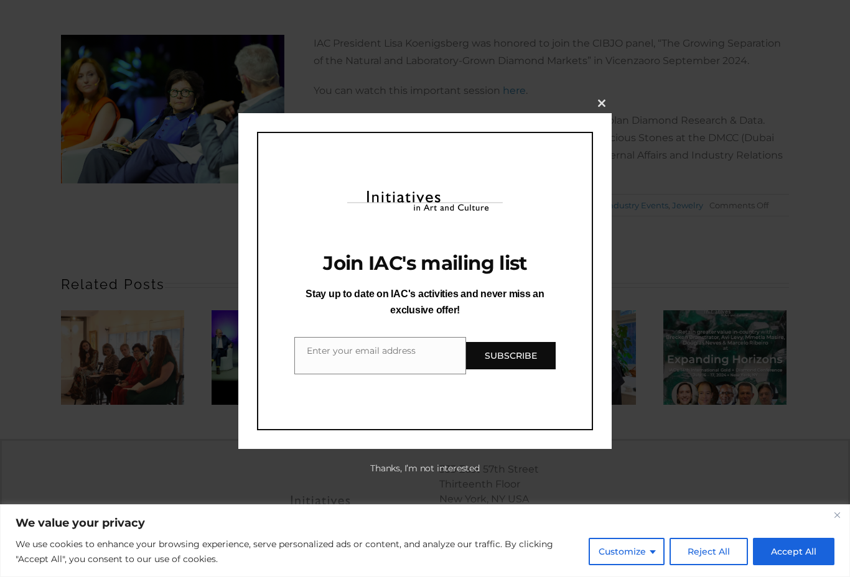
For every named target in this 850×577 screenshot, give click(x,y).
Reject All (709, 551)
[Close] (836, 514)
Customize (622, 551)
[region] (425, 540)
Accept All (793, 551)
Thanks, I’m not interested (424, 468)
